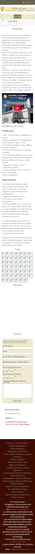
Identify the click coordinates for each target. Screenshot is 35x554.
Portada (9, 443)
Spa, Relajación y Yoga (17, 489)
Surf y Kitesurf (17, 492)
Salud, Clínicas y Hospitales (17, 486)
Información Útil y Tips (17, 462)
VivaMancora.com (17, 542)
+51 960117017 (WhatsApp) (16, 422)
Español (27, 2)
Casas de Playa (21, 443)
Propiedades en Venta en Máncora (17, 478)
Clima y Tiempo (17, 459)
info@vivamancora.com (20, 549)
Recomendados (17, 448)
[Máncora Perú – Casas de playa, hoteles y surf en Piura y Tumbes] (17, 10)
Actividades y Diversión (17, 451)
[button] (16, 16)
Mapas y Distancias (17, 465)
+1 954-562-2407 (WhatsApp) (17, 424)
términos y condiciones (18, 509)
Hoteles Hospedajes (17, 446)
